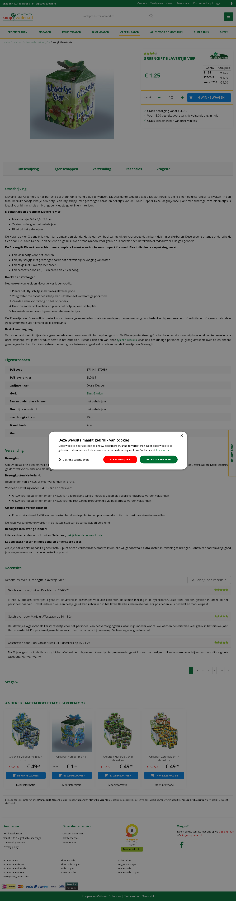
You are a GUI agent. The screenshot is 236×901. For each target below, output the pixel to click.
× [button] (181, 435)
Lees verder (163, 450)
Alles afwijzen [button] (120, 459)
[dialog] (118, 451)
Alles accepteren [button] (158, 459)
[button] (73, 459)
